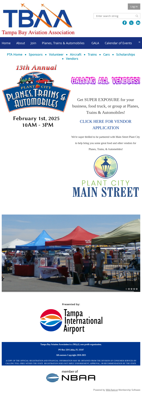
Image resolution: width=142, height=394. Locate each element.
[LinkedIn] (138, 23)
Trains (92, 54)
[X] (131, 23)
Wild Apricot (112, 390)
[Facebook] (124, 23)
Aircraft (75, 54)
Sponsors (36, 54)
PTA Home (14, 54)
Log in (134, 6)
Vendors (72, 58)
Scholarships (125, 54)
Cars (106, 54)
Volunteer (56, 54)
